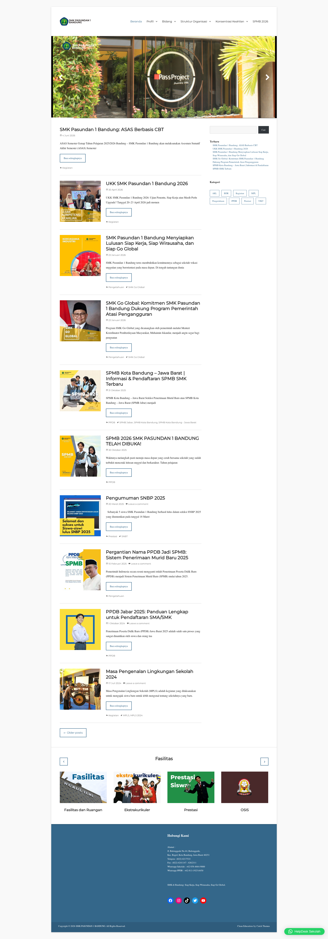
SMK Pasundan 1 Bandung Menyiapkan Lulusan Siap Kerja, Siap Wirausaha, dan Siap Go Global (150, 229)
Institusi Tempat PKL (83, 796)
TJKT (260, 187)
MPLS (126, 701)
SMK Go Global (136, 273)
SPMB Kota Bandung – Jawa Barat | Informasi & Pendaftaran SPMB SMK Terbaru (146, 365)
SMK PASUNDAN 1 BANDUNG (90, 912)
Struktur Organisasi (194, 21)
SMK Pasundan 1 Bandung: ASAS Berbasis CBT (112, 116)
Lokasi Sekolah (137, 796)
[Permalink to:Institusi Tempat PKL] (83, 773)
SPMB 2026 (260, 21)
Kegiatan (67, 154)
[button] (304, 931)
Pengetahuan (116, 273)
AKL (214, 179)
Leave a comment (138, 490)
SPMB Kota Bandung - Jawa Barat (177, 408)
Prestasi (112, 522)
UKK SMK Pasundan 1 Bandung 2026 (147, 170)
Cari (263, 116)
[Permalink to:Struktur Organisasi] (244, 773)
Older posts (73, 719)
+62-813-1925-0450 (194, 856)
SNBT (124, 522)
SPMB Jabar (126, 408)
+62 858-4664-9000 (195, 852)
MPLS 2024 (136, 701)
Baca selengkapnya (73, 144)
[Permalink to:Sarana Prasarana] (190, 773)
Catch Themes (263, 912)
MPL (253, 179)
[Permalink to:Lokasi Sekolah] (137, 773)
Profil (150, 21)
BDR (226, 179)
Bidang (167, 21)
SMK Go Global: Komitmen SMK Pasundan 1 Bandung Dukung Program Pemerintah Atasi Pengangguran (153, 295)
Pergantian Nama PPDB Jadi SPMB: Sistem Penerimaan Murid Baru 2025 (147, 541)
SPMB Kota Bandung (146, 408)
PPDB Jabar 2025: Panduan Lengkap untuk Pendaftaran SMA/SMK (147, 600)
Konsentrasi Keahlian (230, 21)
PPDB (111, 408)
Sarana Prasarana (191, 796)
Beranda (136, 21)
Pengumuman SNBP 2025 (135, 484)
